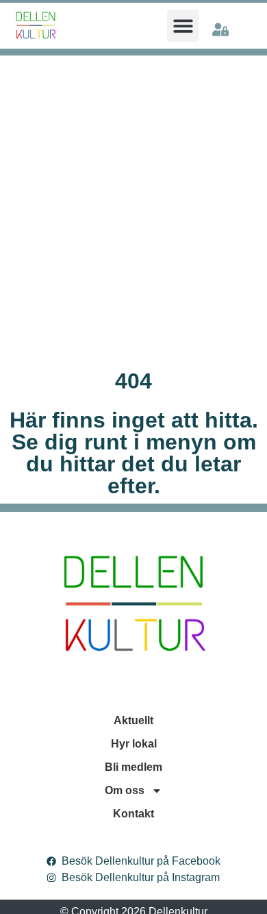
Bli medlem (133, 767)
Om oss (124, 790)
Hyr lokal (134, 744)
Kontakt (133, 813)
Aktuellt (133, 720)
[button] (183, 26)
